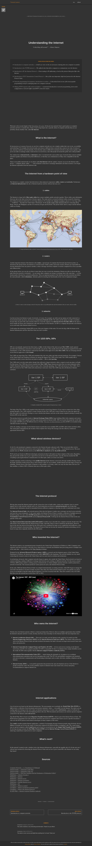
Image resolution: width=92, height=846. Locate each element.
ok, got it (65, 844)
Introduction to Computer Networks (22, 146)
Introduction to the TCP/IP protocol (24, 68)
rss (74, 2)
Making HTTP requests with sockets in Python (27, 87)
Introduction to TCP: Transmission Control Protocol (28, 76)
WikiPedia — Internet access (18, 778)
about (79, 2)
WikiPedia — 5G (15, 784)
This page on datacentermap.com (53, 422)
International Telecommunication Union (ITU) (50, 249)
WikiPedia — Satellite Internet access (20, 782)
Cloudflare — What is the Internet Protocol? (22, 789)
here (72, 249)
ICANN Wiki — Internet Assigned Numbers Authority (25, 791)
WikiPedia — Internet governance (19, 780)
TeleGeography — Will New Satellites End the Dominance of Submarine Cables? (33, 773)
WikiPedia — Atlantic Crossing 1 (19, 775)
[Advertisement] (46, 29)
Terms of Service (37, 844)
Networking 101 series (38, 126)
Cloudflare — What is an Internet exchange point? (24, 787)
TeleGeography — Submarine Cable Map (21, 769)
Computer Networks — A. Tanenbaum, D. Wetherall (25, 768)
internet (44, 801)
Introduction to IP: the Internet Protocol (25, 71)
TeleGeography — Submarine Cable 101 (21, 771)
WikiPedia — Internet (16, 777)
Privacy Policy (27, 844)
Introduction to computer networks (24, 65)
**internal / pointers (15, 2)
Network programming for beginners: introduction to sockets (31, 81)
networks (40, 801)
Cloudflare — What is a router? (19, 786)
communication (51, 801)
